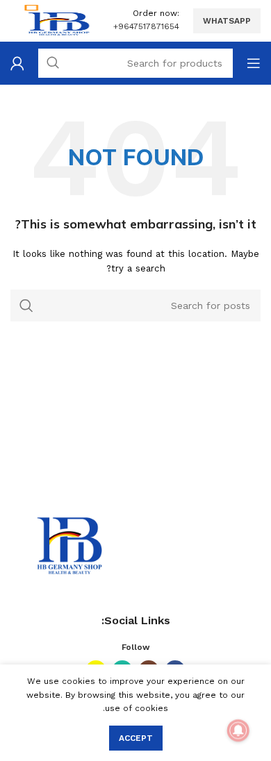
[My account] (17, 63)
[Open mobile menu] (254, 63)
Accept (136, 738)
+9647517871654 (146, 26)
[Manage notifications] (238, 730)
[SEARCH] (26, 305)
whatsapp (227, 21)
